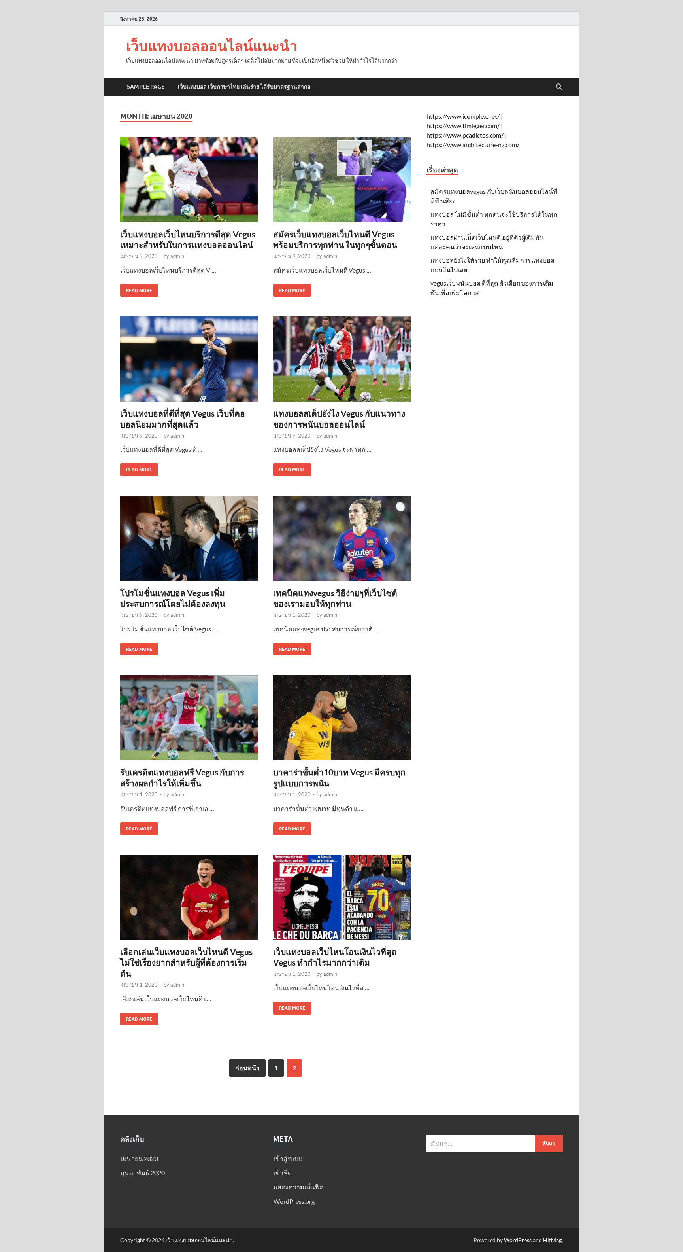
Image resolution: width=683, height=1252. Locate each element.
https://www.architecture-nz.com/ (472, 144)
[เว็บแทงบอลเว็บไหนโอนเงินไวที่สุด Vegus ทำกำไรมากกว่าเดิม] (342, 897)
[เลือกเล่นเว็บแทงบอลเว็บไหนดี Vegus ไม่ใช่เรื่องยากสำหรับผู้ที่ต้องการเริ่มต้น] (189, 897)
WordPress (518, 1240)
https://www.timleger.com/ (463, 125)
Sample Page (145, 86)
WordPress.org (294, 1201)
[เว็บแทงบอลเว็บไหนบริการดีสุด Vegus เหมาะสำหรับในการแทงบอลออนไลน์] (189, 179)
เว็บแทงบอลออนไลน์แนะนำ (211, 45)
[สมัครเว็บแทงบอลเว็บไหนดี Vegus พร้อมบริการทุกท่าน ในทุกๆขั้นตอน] (342, 179)
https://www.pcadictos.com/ (465, 135)
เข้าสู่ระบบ (288, 1158)
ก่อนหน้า (247, 1068)
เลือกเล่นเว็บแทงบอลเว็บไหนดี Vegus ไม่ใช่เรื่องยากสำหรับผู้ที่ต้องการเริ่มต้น (186, 962)
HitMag (552, 1240)
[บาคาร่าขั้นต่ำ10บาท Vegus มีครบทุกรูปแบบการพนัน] (342, 717)
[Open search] (559, 87)
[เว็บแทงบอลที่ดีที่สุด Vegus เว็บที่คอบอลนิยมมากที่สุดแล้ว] (189, 359)
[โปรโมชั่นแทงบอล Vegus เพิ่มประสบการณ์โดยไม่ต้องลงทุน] (189, 538)
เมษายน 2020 (139, 1158)
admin (177, 256)
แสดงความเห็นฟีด (298, 1187)
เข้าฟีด (283, 1172)
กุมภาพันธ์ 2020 (143, 1172)
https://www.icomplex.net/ (463, 116)
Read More (136, 288)
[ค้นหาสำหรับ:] (494, 1143)
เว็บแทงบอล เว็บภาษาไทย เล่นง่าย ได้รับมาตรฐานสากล (244, 86)
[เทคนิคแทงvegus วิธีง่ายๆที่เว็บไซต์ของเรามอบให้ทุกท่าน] (342, 538)
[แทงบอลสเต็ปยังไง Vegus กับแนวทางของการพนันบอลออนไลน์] (342, 359)
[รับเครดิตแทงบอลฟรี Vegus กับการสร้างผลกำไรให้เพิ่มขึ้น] (189, 717)
